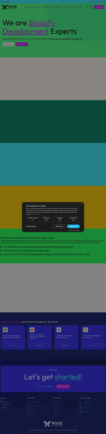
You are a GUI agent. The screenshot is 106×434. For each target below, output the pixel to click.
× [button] (81, 203)
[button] (31, 226)
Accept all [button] (73, 226)
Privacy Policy (34, 214)
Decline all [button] (59, 226)
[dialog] (53, 217)
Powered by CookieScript (74, 230)
